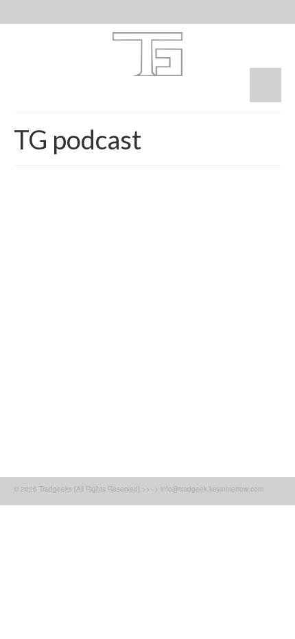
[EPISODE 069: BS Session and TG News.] (147, 247)
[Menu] (265, 85)
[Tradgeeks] (147, 54)
